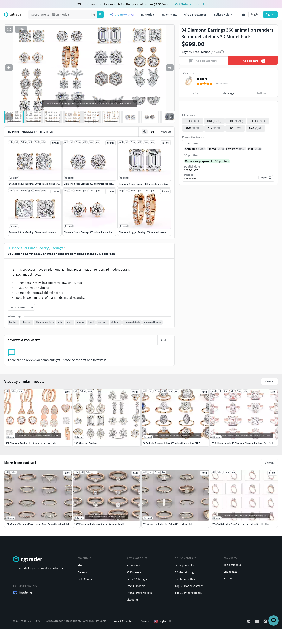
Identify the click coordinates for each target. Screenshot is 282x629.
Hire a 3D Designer (137, 579)
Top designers (232, 565)
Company (83, 558)
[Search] (100, 14)
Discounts (132, 599)
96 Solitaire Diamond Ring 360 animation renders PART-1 (172, 443)
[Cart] (243, 14)
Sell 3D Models (184, 558)
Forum (228, 578)
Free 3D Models (135, 586)
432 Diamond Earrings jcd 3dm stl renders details (31, 443)
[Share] (261, 106)
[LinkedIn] (249, 621)
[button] (93, 14)
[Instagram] (266, 621)
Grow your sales (185, 565)
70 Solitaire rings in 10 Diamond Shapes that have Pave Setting (244, 443)
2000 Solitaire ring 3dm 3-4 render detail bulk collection (240, 524)
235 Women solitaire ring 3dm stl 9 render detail (99, 524)
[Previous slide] (9, 67)
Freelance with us (185, 579)
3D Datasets (133, 572)
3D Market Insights (186, 572)
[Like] (195, 106)
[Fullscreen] (9, 29)
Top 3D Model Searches (189, 586)
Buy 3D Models (134, 558)
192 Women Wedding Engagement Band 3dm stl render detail (37, 524)
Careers (82, 572)
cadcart (201, 79)
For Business (134, 565)
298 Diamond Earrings (85, 443)
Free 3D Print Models (139, 593)
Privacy (144, 621)
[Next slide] (170, 67)
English (160, 621)
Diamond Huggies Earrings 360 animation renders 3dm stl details (152, 232)
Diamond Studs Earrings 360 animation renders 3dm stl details (41, 183)
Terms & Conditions (123, 621)
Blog (80, 565)
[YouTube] (257, 621)
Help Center (85, 579)
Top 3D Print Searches (188, 593)
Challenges (230, 572)
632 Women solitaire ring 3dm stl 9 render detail (167, 524)
